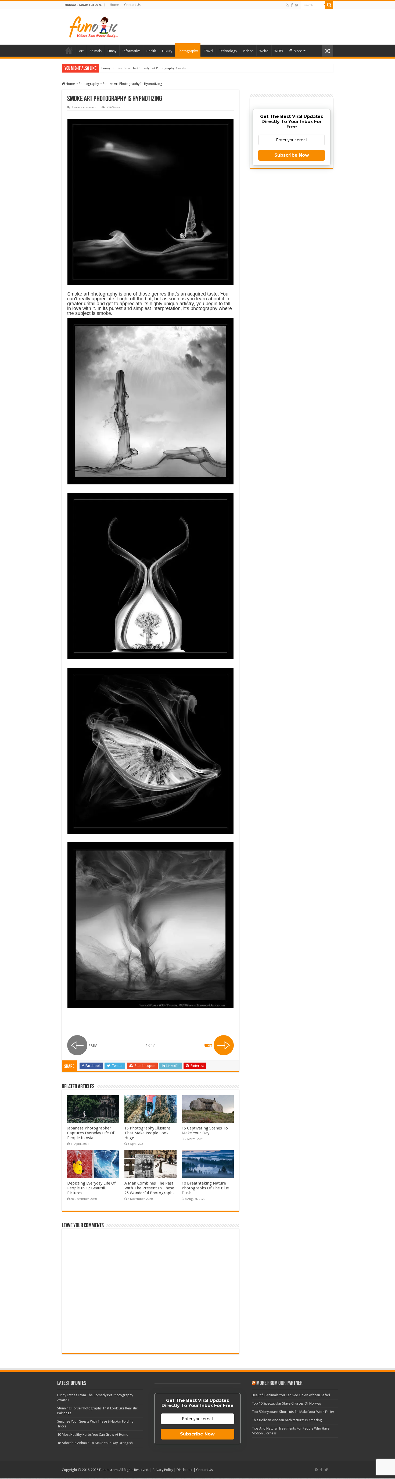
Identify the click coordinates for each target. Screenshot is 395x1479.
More (298, 51)
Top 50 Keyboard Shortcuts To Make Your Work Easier (293, 1412)
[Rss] (287, 5)
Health (151, 51)
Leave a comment (84, 107)
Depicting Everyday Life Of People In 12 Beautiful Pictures (91, 1188)
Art (81, 51)
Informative (131, 51)
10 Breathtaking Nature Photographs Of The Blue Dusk (205, 1188)
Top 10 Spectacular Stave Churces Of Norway (286, 1403)
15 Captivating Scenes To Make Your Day (205, 1130)
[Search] (329, 5)
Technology (228, 51)
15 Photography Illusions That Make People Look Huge (147, 1133)
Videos (248, 51)
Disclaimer (185, 1470)
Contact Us (132, 5)
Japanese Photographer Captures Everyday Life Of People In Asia (90, 1133)
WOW (278, 51)
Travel (208, 51)
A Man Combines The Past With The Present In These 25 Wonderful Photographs (149, 1188)
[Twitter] (297, 5)
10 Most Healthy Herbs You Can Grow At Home (92, 1435)
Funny (111, 51)
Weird (263, 51)
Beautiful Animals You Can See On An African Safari (291, 1395)
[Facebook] (291, 5)
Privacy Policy (163, 1470)
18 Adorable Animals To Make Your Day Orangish (95, 1443)
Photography (188, 51)
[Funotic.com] (93, 25)
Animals (95, 51)
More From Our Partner (279, 1383)
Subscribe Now (291, 155)
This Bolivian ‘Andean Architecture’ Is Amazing (287, 1420)
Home (114, 5)
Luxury (167, 51)
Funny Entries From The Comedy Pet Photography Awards (143, 68)
